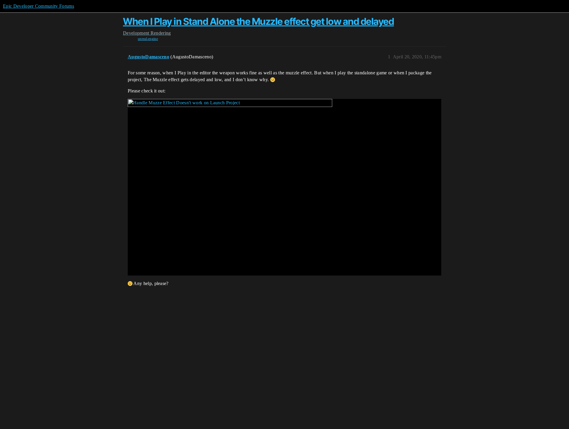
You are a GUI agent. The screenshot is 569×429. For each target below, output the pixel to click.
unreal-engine (148, 39)
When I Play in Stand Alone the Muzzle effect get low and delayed (258, 21)
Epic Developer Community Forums (38, 6)
